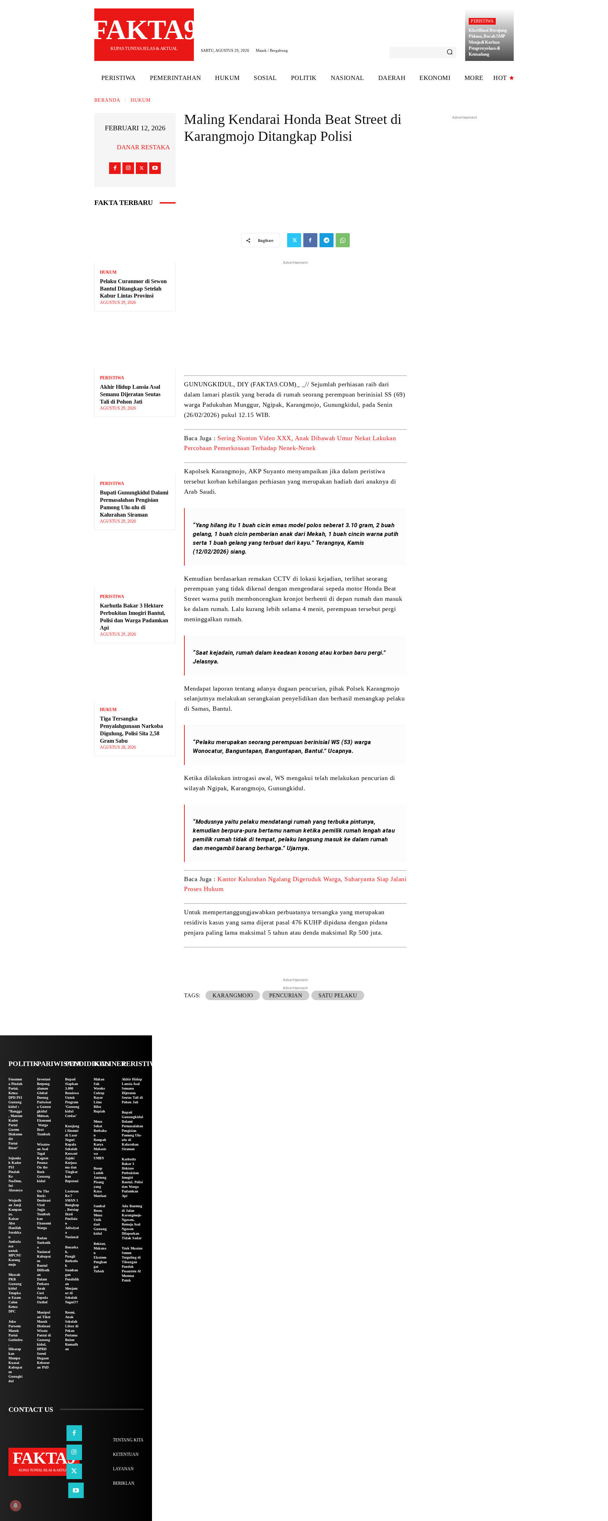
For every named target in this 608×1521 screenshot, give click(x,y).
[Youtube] (155, 168)
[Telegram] (326, 240)
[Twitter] (141, 168)
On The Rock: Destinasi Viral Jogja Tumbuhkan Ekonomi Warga (44, 1209)
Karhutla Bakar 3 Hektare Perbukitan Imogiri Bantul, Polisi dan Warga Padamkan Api (132, 1177)
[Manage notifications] (15, 1505)
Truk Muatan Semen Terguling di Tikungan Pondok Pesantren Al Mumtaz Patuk (132, 1264)
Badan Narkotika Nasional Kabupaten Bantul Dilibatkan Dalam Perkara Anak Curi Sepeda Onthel (44, 1270)
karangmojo (233, 995)
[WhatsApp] (343, 240)
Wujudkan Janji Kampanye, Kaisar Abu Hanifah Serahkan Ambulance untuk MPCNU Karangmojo (15, 1232)
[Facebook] (115, 168)
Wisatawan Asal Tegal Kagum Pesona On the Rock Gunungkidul (43, 1162)
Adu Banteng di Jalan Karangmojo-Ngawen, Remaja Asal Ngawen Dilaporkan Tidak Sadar (132, 1222)
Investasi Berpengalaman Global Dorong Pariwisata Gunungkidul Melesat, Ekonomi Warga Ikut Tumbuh (44, 1106)
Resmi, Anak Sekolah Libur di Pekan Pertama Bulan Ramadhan (71, 1330)
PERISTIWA (482, 21)
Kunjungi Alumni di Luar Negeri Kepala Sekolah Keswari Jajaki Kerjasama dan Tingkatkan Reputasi (72, 1153)
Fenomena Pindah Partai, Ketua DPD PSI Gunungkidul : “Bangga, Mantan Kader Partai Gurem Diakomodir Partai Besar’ (15, 1113)
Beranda (107, 100)
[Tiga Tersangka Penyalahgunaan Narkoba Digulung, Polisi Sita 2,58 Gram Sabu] (135, 676)
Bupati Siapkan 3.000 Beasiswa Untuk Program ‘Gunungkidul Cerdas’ (72, 1097)
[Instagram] (128, 168)
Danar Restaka (143, 147)
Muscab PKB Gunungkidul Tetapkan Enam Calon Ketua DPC (14, 1293)
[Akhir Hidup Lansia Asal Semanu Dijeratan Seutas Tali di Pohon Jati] (135, 344)
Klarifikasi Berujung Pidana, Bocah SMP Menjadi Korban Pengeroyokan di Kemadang (488, 42)
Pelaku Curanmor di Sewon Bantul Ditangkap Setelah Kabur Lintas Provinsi (133, 288)
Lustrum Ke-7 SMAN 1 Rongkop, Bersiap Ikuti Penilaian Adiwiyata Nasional (72, 1214)
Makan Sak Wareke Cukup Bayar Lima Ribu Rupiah (99, 1095)
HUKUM (141, 100)
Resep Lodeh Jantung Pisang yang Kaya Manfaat (100, 1182)
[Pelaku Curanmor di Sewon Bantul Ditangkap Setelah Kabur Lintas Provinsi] (135, 238)
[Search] (449, 52)
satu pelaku (337, 995)
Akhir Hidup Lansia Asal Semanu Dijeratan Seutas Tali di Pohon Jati (130, 394)
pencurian (285, 995)
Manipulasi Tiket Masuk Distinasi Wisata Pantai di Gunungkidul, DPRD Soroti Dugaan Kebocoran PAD (44, 1339)
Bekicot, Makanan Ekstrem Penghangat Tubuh (100, 1257)
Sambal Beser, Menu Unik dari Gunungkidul (100, 1219)
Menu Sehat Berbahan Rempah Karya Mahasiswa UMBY (100, 1140)
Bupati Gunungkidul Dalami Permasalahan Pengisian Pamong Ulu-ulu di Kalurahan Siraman (132, 1130)
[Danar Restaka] (108, 147)
